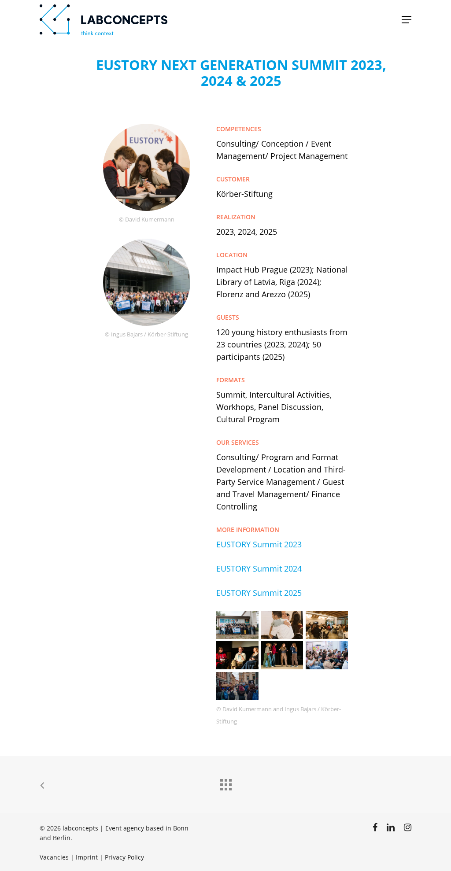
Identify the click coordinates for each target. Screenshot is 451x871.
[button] (406, 19)
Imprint (87, 857)
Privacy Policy (124, 857)
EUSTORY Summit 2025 (259, 592)
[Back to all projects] (225, 782)
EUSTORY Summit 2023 (259, 544)
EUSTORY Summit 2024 (259, 568)
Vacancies (54, 857)
